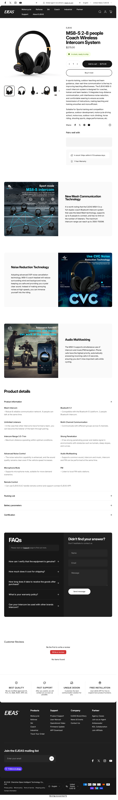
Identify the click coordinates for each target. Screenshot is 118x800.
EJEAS (69, 28)
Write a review (58, 652)
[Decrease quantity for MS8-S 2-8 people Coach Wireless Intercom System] (68, 64)
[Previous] (36, 3)
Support (26, 548)
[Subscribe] (51, 758)
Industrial (34, 730)
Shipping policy (40, 788)
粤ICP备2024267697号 (58, 796)
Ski (31, 723)
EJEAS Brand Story (79, 716)
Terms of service (29, 788)
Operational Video (57, 723)
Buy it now (89, 73)
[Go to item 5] (58, 91)
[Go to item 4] (46, 91)
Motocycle (34, 716)
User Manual (55, 719)
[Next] (79, 3)
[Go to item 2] (21, 91)
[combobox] (87, 3)
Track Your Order (37, 734)
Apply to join (68, 3)
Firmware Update (57, 727)
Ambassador (97, 723)
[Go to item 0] (9, 91)
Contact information (10, 791)
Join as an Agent (99, 719)
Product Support (57, 716)
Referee (33, 719)
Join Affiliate (97, 730)
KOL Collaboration (99, 727)
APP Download (56, 730)
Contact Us (75, 723)
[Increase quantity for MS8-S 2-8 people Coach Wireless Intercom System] (77, 64)
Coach (33, 727)
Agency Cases (98, 716)
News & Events (77, 719)
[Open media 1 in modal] (32, 55)
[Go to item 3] (34, 91)
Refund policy (18, 788)
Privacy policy (8, 788)
